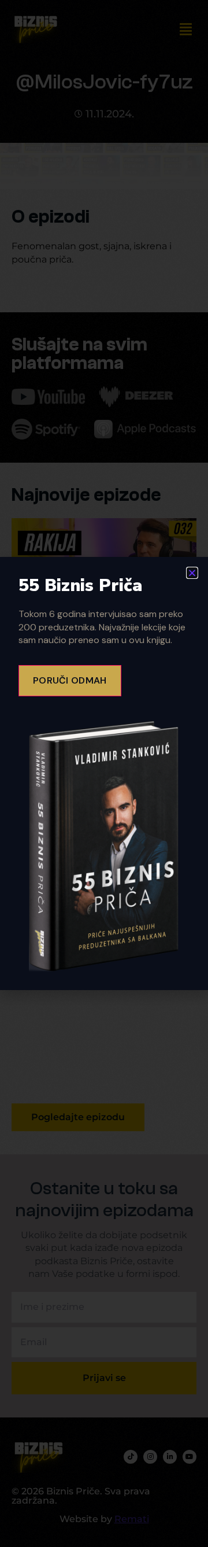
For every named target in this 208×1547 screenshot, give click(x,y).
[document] (104, 773)
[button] (192, 572)
